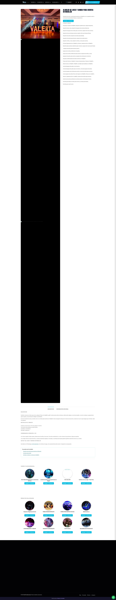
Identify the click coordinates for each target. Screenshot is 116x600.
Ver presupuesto (76, 588)
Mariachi (22, 569)
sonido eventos (79, 79)
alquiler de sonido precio (82, 38)
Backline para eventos (67, 45)
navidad (79, 63)
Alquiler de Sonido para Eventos (69, 38)
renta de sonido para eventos (86, 71)
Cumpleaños (52, 573)
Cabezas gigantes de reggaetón (88, 551)
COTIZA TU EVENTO (40, 588)
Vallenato (22, 576)
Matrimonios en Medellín (68, 63)
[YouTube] (81, 2)
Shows (33, 2)
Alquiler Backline (89, 25)
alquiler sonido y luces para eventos (80, 40)
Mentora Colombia (60, 598)
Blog (80, 595)
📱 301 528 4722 (53, 553)
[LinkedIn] (37, 561)
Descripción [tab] (51, 409)
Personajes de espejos (86, 556)
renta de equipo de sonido (86, 68)
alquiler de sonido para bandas (77, 35)
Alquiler (69, 23)
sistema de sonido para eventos (84, 76)
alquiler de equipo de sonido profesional (80, 28)
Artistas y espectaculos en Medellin (85, 43)
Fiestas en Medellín (89, 61)
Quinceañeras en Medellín (87, 63)
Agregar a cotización (68, 20)
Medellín (76, 63)
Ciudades (55, 2)
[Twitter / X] (34, 561)
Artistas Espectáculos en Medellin (70, 43)
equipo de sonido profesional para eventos (72, 53)
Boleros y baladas (24, 574)
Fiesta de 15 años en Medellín (69, 61)
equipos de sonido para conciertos (83, 56)
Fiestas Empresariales (80, 61)
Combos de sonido (27, 453)
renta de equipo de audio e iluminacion (71, 66)
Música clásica (23, 571)
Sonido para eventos (75, 81)
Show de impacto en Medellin (79, 73)
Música (48, 2)
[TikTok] (83, 2)
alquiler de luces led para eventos (70, 33)
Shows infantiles (85, 553)
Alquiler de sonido (67, 35)
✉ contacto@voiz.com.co (55, 558)
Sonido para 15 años (87, 79)
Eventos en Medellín (81, 58)
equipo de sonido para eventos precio (71, 48)
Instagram (93, 595)
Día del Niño (52, 574)
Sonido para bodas (67, 81)
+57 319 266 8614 (34, 444)
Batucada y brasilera (25, 578)
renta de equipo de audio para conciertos (71, 68)
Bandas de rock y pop (25, 573)
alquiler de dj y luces (67, 28)
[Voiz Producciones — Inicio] (25, 2)
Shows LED (68, 549)
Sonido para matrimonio (68, 84)
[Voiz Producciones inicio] (34, 549)
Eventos (40, 2)
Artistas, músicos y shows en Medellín (31, 454)
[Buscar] (62, 2)
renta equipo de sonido (68, 73)
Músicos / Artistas (69, 551)
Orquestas (23, 568)
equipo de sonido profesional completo (71, 51)
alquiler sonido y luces (67, 40)
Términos (88, 595)
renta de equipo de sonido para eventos (71, 71)
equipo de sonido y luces (86, 53)
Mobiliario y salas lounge (70, 556)
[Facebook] (78, 2)
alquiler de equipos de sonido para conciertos (72, 30)
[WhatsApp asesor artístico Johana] (113, 597)
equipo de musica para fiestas (89, 45)
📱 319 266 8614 (53, 552)
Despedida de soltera (54, 571)
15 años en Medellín (71, 25)
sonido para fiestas (84, 81)
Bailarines (68, 553)
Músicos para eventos (25, 566)
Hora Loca (84, 549)
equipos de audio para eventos (69, 56)
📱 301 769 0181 (53, 555)
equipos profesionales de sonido (70, 58)
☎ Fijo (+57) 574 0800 (54, 557)
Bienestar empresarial (54, 576)
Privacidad (84, 595)
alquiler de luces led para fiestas (84, 33)
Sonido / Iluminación (70, 554)
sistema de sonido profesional (69, 79)
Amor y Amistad (53, 568)
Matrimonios (52, 566)
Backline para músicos (77, 45)
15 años (83, 548)
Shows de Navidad (85, 554)
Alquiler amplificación (80, 25)
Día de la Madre (53, 569)
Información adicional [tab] (62, 409)
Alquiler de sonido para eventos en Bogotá (32, 451)
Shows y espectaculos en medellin (70, 76)
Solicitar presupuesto (70, 558)
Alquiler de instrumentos (88, 30)
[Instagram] (76, 2)
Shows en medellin (90, 73)
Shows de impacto (69, 548)
